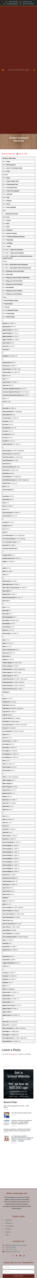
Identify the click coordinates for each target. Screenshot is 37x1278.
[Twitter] (16, 1255)
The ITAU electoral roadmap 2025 (21, 1113)
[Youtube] (20, 1255)
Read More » (6, 1109)
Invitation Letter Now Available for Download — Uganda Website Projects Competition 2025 (21, 1122)
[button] (2, 69)
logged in (14, 1054)
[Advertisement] (18, 1165)
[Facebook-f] (13, 1255)
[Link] (24, 1255)
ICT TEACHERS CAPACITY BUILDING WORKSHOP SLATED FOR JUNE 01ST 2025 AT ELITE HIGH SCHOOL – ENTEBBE (22, 1138)
